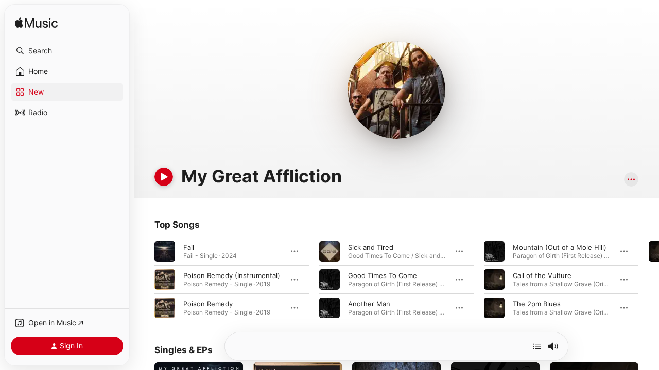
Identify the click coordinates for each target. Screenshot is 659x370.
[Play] (163, 177)
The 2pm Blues (537, 304)
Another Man (369, 304)
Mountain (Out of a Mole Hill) (559, 247)
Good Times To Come (382, 275)
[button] (67, 51)
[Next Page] (648, 279)
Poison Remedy (208, 304)
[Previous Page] (144, 279)
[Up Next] (537, 346)
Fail (188, 247)
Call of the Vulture (542, 275)
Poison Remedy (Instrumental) (231, 275)
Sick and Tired (370, 247)
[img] (36, 23)
